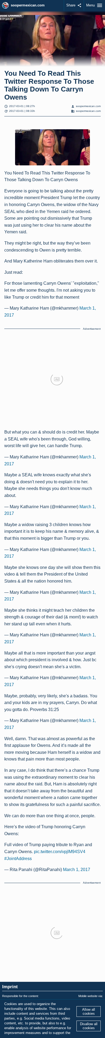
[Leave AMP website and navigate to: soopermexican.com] (5, 5)
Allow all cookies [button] (88, 1011)
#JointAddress (18, 858)
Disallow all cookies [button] (88, 1026)
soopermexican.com (28, 5)
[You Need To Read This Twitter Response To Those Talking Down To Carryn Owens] (52, 147)
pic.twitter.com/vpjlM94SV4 (59, 851)
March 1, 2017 (76, 869)
